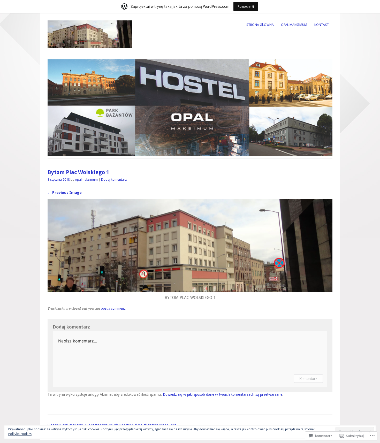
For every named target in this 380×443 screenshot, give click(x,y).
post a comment (113, 308)
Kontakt (321, 25)
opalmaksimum (86, 179)
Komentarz (308, 378)
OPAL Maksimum (294, 25)
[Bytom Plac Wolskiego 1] (190, 290)
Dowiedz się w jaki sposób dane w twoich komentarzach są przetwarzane (222, 394)
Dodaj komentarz (114, 179)
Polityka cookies (20, 434)
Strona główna (260, 25)
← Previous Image (65, 192)
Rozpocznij (246, 6)
